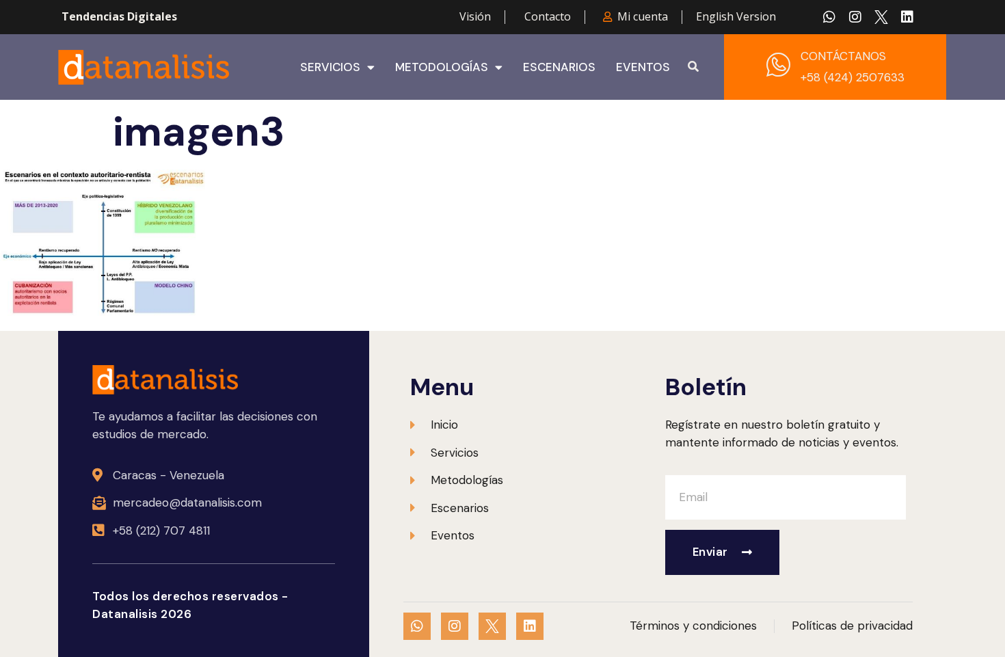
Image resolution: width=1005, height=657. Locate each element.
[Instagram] (855, 17)
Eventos (643, 67)
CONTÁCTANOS (843, 56)
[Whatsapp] (829, 17)
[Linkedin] (907, 17)
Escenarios (559, 67)
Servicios (330, 67)
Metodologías (441, 67)
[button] (693, 67)
